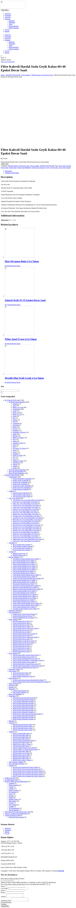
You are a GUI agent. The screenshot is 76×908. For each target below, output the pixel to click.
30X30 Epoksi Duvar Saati (21, 625)
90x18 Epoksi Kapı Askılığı (21, 550)
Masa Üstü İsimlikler (15, 694)
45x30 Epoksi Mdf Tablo (20, 739)
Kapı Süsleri (12, 671)
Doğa (14, 416)
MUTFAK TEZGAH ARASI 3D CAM (17, 812)
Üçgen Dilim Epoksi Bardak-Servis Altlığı (26, 603)
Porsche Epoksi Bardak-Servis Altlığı (24, 596)
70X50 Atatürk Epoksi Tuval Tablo (24, 748)
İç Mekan (16, 430)
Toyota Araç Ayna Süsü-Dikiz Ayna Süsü (26, 537)
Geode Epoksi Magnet (20, 691)
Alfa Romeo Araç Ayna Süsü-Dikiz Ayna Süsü (27, 500)
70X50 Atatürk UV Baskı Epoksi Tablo (25, 749)
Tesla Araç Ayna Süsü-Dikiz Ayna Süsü (25, 536)
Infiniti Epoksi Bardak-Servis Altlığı (24, 582)
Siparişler (12, 21)
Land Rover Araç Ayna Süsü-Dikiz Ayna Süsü (27, 518)
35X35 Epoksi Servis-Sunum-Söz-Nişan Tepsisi (28, 772)
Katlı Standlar (13, 678)
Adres (10, 24)
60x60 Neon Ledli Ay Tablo (21, 744)
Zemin (15, 468)
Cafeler (11, 787)
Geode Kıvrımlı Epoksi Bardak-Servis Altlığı (27, 578)
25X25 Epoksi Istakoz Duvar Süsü (23, 657)
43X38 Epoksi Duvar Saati (21, 632)
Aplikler (11, 491)
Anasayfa (8, 13)
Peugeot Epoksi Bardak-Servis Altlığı (24, 594)
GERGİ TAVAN (10, 778)
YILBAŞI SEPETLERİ (12, 815)
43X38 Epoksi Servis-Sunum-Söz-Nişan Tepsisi (28, 774)
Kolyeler (11, 685)
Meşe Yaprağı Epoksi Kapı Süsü (23, 676)
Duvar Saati (62, 166)
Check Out (11, 62)
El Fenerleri (12, 792)
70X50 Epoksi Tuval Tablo (21, 753)
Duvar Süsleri (13, 653)
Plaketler (11, 721)
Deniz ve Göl (17, 414)
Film (14, 421)
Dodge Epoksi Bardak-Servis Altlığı (24, 568)
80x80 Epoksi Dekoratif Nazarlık (23, 717)
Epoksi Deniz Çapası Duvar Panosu (24, 614)
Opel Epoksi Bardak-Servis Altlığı (23, 593)
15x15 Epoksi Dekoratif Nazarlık (23, 701)
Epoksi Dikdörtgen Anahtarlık (22, 478)
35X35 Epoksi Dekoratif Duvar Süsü (24, 667)
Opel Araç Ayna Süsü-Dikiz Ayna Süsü (25, 523)
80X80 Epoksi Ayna (19, 555)
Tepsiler (11, 765)
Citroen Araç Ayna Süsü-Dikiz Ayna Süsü (26, 505)
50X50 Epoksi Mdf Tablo (21, 742)
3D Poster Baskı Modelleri (17, 402)
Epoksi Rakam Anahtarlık (21, 489)
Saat (60, 167)
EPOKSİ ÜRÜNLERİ (13, 75)
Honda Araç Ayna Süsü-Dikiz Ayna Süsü (25, 514)
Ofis (14, 439)
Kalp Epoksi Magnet (19, 692)
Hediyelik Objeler (14, 669)
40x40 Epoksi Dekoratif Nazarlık (23, 708)
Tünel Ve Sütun (17, 455)
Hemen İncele (16, 266)
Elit (14, 418)
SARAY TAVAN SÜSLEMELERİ (16, 813)
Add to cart (5, 164)
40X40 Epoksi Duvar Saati (21, 630)
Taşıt (14, 450)
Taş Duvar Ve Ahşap (19, 448)
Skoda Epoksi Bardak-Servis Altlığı (24, 601)
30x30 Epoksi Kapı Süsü (20, 674)
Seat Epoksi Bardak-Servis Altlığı (23, 600)
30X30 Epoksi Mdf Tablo (21, 735)
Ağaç (14, 405)
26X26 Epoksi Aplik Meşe (21, 493)
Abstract (15, 404)
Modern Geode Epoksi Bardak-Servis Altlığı (26, 589)
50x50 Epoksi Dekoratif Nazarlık (23, 710)
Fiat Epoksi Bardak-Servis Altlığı (23, 571)
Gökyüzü (16, 425)
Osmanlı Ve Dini (18, 443)
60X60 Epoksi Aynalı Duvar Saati (23, 642)
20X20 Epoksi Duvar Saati (21, 621)
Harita (15, 427)
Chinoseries (16, 409)
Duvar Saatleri (25, 75)
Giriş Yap (8, 17)
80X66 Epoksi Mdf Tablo (21, 756)
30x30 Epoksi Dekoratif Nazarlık (23, 707)
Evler (10, 794)
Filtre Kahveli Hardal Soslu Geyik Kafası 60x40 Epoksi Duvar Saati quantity (25, 162)
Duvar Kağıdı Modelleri (16, 471)
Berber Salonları (14, 785)
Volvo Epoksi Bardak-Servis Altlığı (24, 607)
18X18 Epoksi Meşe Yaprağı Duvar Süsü (25, 655)
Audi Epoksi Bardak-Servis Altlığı (23, 560)
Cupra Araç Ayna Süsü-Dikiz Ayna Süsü (25, 507)
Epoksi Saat (12, 167)
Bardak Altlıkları (14, 557)
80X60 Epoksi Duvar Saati (21, 650)
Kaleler (11, 797)
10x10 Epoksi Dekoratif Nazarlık (23, 699)
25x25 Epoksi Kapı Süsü (20, 673)
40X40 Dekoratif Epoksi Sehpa (22, 724)
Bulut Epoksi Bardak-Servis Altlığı (23, 564)
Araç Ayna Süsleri (14, 498)
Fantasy (15, 420)
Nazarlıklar (12, 696)
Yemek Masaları (14, 810)
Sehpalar (11, 723)
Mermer (15, 436)
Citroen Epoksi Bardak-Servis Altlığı (24, 566)
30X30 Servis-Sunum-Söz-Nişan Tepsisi (25, 767)
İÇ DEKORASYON (11, 780)
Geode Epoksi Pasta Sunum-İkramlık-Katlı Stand (28, 680)
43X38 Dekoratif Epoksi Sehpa (22, 726)
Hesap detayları (13, 26)
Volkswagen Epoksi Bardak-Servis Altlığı (26, 605)
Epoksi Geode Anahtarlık (20, 480)
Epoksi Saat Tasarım (38, 167)
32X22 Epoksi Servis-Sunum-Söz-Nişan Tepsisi (28, 771)
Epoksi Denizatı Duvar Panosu (22, 616)
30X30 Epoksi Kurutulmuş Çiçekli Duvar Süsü (27, 666)
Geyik (47, 167)
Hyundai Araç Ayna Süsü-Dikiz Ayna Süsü (26, 516)
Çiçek (14, 411)
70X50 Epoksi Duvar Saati (21, 646)
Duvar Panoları (13, 612)
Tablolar (11, 731)
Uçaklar (11, 806)
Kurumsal (8, 15)
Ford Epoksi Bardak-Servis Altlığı (23, 573)
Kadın (15, 434)
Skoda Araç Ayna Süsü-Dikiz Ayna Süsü (25, 534)
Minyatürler (12, 801)
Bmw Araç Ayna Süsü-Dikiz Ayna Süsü (25, 503)
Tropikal (15, 454)
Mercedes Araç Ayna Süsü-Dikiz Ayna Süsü (26, 519)
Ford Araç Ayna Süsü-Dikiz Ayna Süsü (25, 512)
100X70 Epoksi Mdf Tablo (21, 733)
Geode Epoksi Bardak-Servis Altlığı (24, 576)
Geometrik (16, 423)
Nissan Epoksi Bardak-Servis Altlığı (24, 591)
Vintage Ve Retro (18, 461)
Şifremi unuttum (14, 28)
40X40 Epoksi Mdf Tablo (21, 737)
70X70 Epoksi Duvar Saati (21, 648)
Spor (14, 446)
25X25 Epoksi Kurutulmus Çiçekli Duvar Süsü (27, 660)
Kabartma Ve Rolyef (19, 432)
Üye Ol (7, 29)
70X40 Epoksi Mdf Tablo (21, 746)
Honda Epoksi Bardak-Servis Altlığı (24, 580)
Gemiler (11, 796)
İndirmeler (12, 22)
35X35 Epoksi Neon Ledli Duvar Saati (25, 628)
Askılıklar (12, 543)
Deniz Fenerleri (13, 790)
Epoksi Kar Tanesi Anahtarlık (22, 486)
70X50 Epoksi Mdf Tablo (21, 751)
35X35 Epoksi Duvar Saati (21, 626)
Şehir (14, 445)
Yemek (15, 466)
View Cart (4, 62)
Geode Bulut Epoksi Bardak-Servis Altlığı (26, 575)
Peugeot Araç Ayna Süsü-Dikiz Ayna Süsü (26, 527)
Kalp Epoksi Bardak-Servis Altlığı (23, 584)
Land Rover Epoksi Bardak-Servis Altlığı (25, 585)
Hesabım (7, 19)
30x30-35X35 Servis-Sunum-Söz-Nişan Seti (26, 769)
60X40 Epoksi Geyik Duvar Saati (42, 75)
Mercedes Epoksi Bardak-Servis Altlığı (25, 587)
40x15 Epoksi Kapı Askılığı (21, 544)
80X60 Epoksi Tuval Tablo (21, 755)
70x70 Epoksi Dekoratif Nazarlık (23, 715)
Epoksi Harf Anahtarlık (20, 482)
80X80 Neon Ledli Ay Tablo (22, 760)
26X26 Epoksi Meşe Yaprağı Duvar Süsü (25, 664)
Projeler (11, 803)
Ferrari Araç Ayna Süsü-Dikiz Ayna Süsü (25, 509)
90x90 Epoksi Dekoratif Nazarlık (23, 719)
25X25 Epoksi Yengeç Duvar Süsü (24, 662)
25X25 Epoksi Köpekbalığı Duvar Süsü (25, 658)
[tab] (40, 171)
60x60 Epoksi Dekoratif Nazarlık (23, 712)
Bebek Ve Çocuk (18, 407)
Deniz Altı (16, 413)
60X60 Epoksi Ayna (19, 553)
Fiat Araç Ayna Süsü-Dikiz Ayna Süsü (25, 511)
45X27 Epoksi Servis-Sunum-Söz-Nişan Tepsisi (28, 776)
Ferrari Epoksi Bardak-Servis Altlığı (24, 569)
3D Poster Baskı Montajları (17, 470)
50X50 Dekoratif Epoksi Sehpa (22, 730)
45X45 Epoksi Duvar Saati (21, 635)
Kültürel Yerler (13, 799)
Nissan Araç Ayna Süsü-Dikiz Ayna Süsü (25, 521)
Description (8, 171)
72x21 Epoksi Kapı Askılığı (21, 548)
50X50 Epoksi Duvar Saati (21, 639)
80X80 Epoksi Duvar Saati (21, 651)
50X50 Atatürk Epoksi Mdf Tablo (23, 740)
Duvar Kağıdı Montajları (16, 473)
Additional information (12, 173)
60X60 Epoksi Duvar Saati (21, 644)
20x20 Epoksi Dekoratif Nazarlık (23, 703)
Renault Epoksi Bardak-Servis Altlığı (24, 598)
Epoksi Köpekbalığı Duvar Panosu (23, 617)
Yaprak (15, 464)
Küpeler (11, 687)
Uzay (14, 459)
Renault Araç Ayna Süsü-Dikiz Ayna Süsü (26, 530)
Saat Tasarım (67, 167)
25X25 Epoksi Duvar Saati (21, 623)
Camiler (11, 789)
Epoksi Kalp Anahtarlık (20, 484)
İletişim (7, 31)
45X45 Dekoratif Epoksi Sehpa (22, 728)
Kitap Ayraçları (13, 683)
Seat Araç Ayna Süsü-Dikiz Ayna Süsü (25, 532)
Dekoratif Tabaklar (14, 610)
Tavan (15, 452)
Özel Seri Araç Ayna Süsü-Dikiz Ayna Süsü (26, 525)
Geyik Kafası (54, 167)
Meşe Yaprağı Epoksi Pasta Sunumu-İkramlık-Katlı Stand (30, 682)
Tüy (14, 457)
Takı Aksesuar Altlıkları (16, 762)
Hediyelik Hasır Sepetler (16, 817)
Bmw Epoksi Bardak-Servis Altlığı (23, 562)
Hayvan (15, 429)
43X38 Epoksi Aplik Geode (21, 496)
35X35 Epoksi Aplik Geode (21, 495)
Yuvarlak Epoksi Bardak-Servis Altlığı (25, 609)
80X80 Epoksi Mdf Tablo (21, 758)
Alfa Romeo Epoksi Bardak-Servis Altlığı (26, 559)
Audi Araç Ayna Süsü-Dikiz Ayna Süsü (25, 502)
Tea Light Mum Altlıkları (16, 764)
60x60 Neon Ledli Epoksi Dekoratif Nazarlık (27, 714)
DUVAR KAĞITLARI (12, 400)
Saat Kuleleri (13, 805)
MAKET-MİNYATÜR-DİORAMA (16, 781)
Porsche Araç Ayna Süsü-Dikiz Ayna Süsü (26, 528)
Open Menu (5, 10)
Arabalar (11, 783)
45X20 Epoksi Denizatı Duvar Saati (24, 634)
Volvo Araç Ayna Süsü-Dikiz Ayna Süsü (25, 541)
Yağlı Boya (16, 462)
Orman (15, 441)
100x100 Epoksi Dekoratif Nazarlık (24, 698)
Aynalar (11, 552)
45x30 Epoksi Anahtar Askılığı (22, 546)
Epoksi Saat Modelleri (24, 167)
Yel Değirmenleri (14, 808)
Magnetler (12, 689)
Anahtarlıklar (13, 477)
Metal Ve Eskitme (18, 438)
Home (3, 75)
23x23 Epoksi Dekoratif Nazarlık (23, 705)
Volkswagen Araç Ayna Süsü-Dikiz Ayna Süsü (27, 539)
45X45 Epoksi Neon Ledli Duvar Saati (25, 637)
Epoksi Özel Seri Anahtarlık (21, 487)
